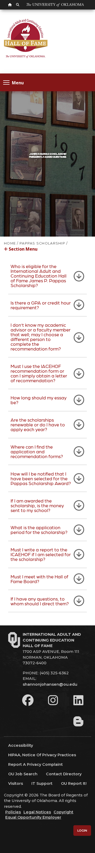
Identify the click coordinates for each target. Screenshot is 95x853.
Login (82, 830)
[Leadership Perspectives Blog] (78, 721)
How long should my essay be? (38, 399)
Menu (18, 82)
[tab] (47, 276)
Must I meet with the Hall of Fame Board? (39, 578)
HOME (10, 243)
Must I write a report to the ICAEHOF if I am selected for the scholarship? (41, 554)
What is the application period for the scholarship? (39, 529)
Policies (13, 812)
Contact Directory (64, 774)
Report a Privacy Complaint (35, 764)
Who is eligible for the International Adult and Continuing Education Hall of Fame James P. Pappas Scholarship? (38, 275)
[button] (47, 252)
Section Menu (22, 248)
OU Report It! (74, 783)
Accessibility (20, 745)
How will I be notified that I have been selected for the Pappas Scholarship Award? (41, 478)
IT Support (42, 783)
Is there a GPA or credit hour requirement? (41, 304)
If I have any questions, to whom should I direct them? (40, 601)
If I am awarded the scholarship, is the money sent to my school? (37, 505)
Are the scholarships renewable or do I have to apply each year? (38, 424)
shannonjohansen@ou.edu (50, 684)
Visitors (15, 783)
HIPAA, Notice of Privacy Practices (42, 755)
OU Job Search (22, 774)
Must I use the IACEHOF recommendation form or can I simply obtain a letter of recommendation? (39, 373)
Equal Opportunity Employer (33, 817)
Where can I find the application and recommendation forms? (37, 451)
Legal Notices (37, 812)
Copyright (63, 812)
